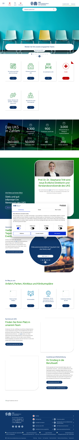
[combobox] (39, 9)
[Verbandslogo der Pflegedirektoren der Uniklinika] (65, 433)
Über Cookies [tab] (58, 209)
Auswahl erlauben (39, 233)
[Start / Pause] (39, 56)
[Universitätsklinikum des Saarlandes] (39, 4)
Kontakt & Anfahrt (66, 4)
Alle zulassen (57, 233)
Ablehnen (22, 233)
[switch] (32, 228)
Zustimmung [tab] (21, 209)
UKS (16, 241)
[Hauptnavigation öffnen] (3, 3)
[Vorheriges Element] (37, 56)
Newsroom (73, 4)
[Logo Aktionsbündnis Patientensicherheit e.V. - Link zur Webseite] (31, 433)
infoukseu (18, 422)
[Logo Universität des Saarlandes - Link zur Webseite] (13, 433)
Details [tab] (39, 209)
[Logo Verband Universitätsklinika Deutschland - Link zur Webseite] (48, 433)
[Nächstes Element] (42, 56)
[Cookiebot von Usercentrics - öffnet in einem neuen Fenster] (60, 206)
